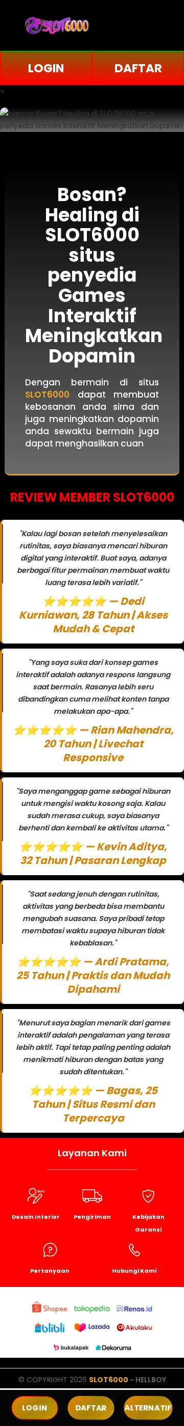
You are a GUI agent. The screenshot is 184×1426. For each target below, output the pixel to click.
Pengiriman (92, 1217)
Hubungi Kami (134, 1271)
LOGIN (46, 68)
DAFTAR (138, 68)
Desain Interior (36, 1217)
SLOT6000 (108, 1380)
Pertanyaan (50, 1271)
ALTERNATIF (148, 1407)
